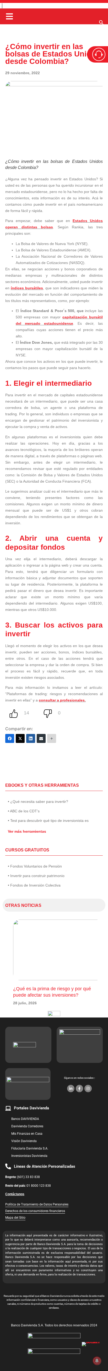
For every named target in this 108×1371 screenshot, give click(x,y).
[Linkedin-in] (70, 1088)
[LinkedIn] (30, 738)
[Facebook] (9, 738)
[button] (101, 24)
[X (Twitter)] (20, 738)
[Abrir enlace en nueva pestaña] (92, 1352)
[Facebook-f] (79, 1088)
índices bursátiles (27, 288)
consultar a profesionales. (62, 700)
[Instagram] (88, 1088)
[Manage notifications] (97, 1360)
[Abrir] (9, 16)
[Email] (41, 738)
